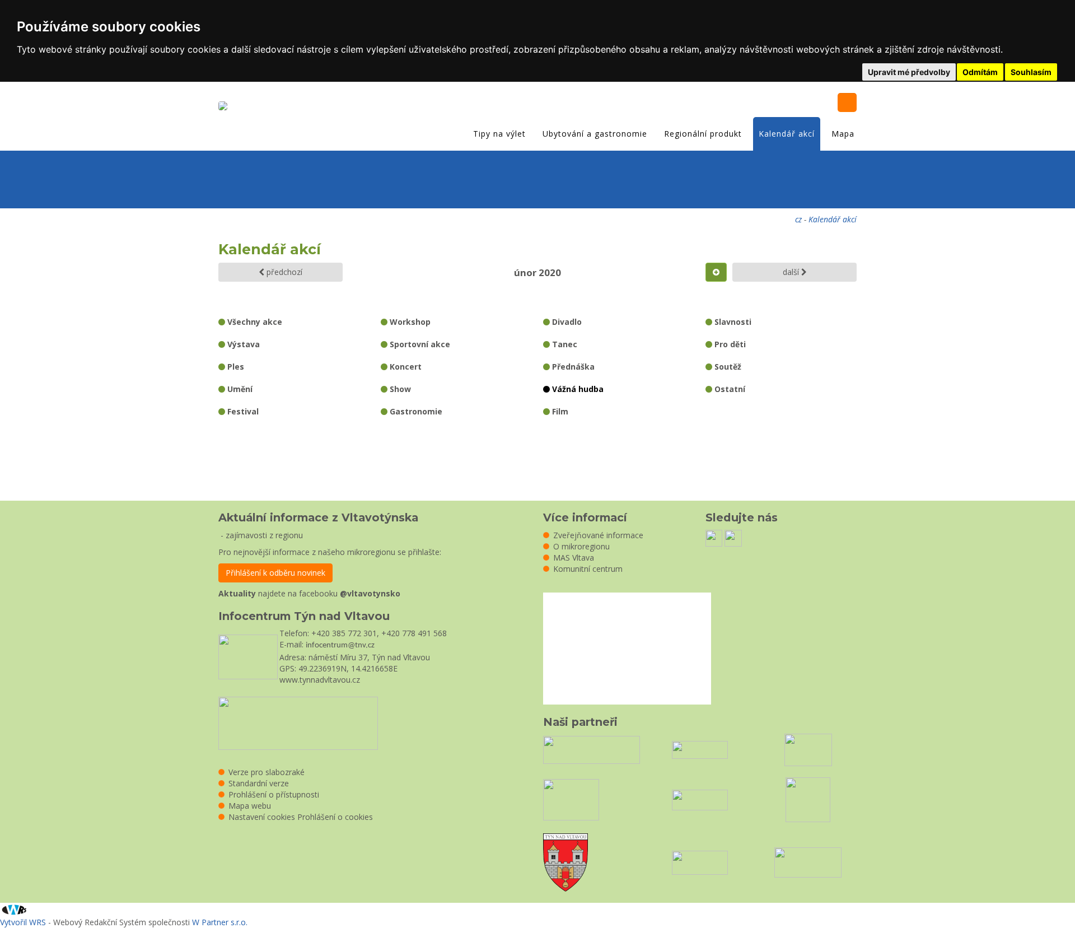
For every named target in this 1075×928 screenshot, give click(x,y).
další (792, 272)
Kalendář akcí (787, 133)
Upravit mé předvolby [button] (909, 72)
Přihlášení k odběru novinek (275, 572)
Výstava (242, 344)
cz (798, 219)
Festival (242, 411)
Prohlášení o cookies (335, 817)
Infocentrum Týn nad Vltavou (304, 616)
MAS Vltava (573, 557)
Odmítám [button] (980, 72)
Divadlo (566, 321)
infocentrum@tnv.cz (340, 645)
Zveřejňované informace (598, 535)
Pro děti (729, 344)
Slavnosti (731, 321)
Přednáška (572, 366)
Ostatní (728, 389)
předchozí (283, 272)
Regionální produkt (703, 133)
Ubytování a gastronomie (595, 133)
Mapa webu (249, 805)
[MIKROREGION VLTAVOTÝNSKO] (225, 107)
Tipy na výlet (499, 133)
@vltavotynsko (370, 593)
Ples (234, 366)
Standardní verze (258, 783)
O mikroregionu (581, 546)
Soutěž (726, 366)
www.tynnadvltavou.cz (319, 679)
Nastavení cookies (261, 817)
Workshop (409, 321)
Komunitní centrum (588, 568)
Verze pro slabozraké (266, 772)
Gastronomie (414, 411)
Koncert (404, 366)
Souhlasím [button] (1031, 72)
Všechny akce (253, 321)
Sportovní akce (418, 344)
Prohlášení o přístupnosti (273, 794)
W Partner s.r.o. (219, 922)
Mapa (842, 133)
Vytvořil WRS (23, 922)
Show (399, 389)
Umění (239, 389)
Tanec (563, 344)
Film (559, 411)
